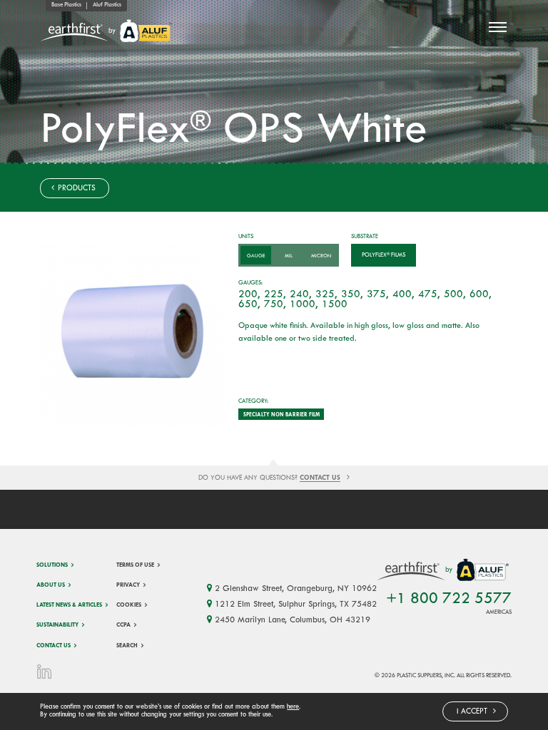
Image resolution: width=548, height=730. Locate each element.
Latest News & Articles (69, 605)
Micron (321, 256)
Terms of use (135, 565)
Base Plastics (66, 5)
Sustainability (57, 625)
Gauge (256, 256)
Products (76, 188)
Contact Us (53, 646)
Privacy (128, 585)
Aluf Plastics (107, 5)
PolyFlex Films (383, 255)
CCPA (123, 625)
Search (127, 646)
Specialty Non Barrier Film (281, 415)
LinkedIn (44, 672)
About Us (50, 585)
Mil (289, 256)
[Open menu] (497, 27)
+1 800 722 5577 (449, 599)
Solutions (52, 565)
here (293, 707)
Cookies (128, 605)
